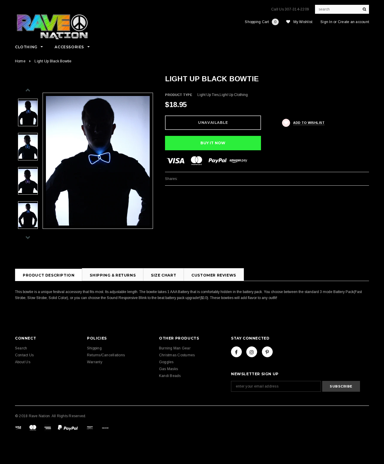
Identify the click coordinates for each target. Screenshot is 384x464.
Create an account (353, 22)
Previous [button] (27, 90)
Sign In (326, 22)
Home (20, 61)
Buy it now (212, 143)
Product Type (178, 95)
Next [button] (27, 237)
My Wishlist (303, 22)
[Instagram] (251, 351)
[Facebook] (236, 351)
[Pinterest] (267, 351)
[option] (98, 161)
